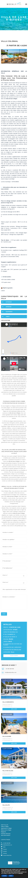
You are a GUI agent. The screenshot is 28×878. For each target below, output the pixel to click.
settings (20, 873)
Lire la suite (14, 709)
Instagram (5, 851)
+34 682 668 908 (10, 668)
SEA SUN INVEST (5, 835)
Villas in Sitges (5, 826)
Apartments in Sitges (6, 828)
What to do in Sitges (6, 830)
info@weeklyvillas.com (10, 672)
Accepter (4, 875)
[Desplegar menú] (26, 4)
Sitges (4, 411)
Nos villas (3, 381)
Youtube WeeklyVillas (7, 855)
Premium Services (5, 833)
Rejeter (11, 875)
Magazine (3, 831)
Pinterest (5, 849)
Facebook (5, 853)
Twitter (4, 847)
